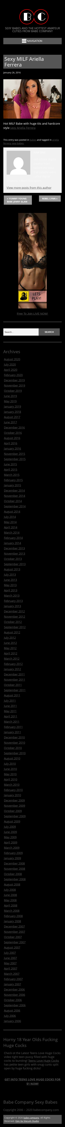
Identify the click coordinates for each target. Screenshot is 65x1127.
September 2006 (15, 1005)
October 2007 (13, 937)
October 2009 (13, 811)
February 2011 (13, 727)
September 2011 (15, 690)
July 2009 (10, 827)
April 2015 (10, 469)
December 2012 (14, 611)
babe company (31, 1117)
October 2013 (13, 559)
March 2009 (11, 848)
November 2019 (14, 385)
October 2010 (13, 748)
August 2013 (12, 569)
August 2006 (12, 1010)
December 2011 (14, 674)
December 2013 (14, 548)
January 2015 (12, 485)
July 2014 (10, 517)
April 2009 (10, 842)
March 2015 (11, 475)
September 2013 (15, 564)
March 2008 (11, 911)
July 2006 (10, 1016)
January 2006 (12, 1021)
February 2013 (13, 601)
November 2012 (14, 616)
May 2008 (10, 900)
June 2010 (10, 769)
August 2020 (12, 359)
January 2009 (12, 858)
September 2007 (15, 942)
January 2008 (12, 921)
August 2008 (12, 884)
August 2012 (12, 632)
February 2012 (13, 664)
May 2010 (10, 774)
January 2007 (12, 984)
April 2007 (10, 968)
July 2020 (10, 364)
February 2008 (13, 916)
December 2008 (14, 863)
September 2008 (15, 879)
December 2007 (14, 926)
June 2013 (10, 580)
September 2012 (15, 627)
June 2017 (10, 422)
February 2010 (13, 790)
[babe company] (32, 21)
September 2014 (15, 506)
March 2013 (11, 595)
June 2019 (10, 396)
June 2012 (10, 643)
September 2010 (15, 753)
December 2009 (14, 800)
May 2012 (10, 648)
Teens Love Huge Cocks (43, 1061)
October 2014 (13, 501)
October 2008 (13, 874)
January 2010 (12, 795)
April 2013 (10, 590)
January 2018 (12, 412)
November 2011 (14, 680)
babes (33, 139)
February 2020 (13, 375)
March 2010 (11, 785)
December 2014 (14, 490)
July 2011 (10, 701)
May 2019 (10, 401)
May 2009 (10, 837)
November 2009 (14, 806)
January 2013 (12, 606)
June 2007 (10, 958)
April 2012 (10, 653)
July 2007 (10, 953)
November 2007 (14, 932)
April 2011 (10, 716)
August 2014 (12, 511)
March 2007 (11, 974)
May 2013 (10, 585)
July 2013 (10, 574)
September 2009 (15, 816)
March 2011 (11, 722)
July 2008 (10, 890)
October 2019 (13, 391)
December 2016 (14, 427)
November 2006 (14, 995)
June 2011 (10, 706)
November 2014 (14, 496)
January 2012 (12, 669)
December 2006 (14, 989)
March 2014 (11, 532)
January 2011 (12, 732)
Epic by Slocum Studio (27, 1121)
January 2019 (12, 406)
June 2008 (10, 895)
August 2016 (12, 438)
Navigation (34, 41)
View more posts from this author (29, 188)
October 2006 (13, 1000)
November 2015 (14, 454)
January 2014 (12, 543)
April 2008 (10, 905)
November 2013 (14, 553)
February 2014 (13, 538)
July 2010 (10, 764)
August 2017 (12, 417)
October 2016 (13, 433)
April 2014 (10, 527)
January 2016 (12, 448)
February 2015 (13, 480)
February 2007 (13, 979)
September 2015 (15, 459)
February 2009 (13, 853)
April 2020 (10, 370)
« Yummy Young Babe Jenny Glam (17, 200)
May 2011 (10, 711)
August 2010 (12, 758)
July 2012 (10, 637)
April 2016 (10, 443)
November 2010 (14, 743)
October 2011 (13, 685)
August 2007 (12, 947)
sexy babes (18, 143)
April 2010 (10, 779)
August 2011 (12, 695)
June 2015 (10, 464)
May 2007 (10, 963)
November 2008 (14, 869)
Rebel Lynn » (50, 198)
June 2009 (10, 832)
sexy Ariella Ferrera (22, 128)
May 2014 (10, 522)
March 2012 (11, 659)
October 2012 (13, 622)
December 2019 (14, 380)
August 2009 (12, 821)
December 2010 (14, 737)
